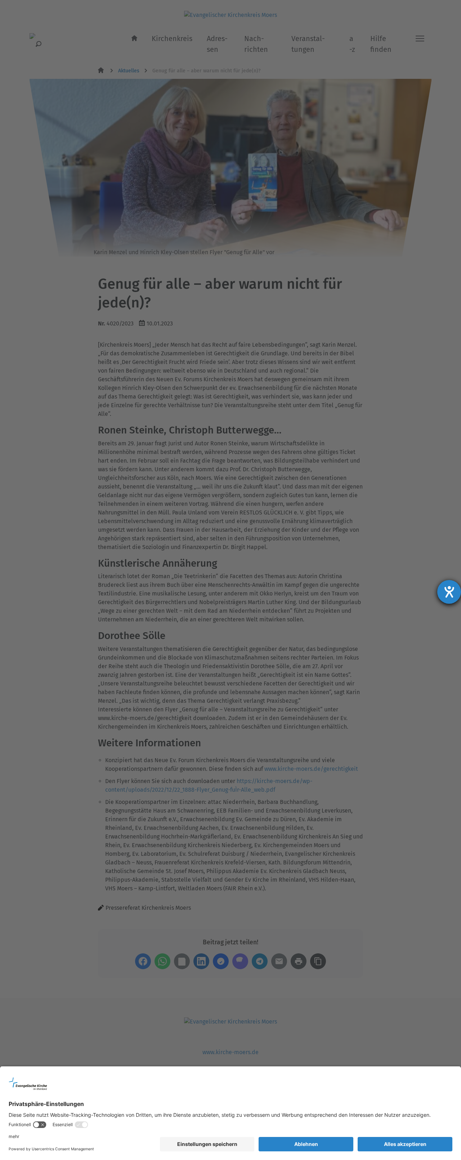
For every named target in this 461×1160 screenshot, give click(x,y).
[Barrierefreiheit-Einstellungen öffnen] (449, 592)
